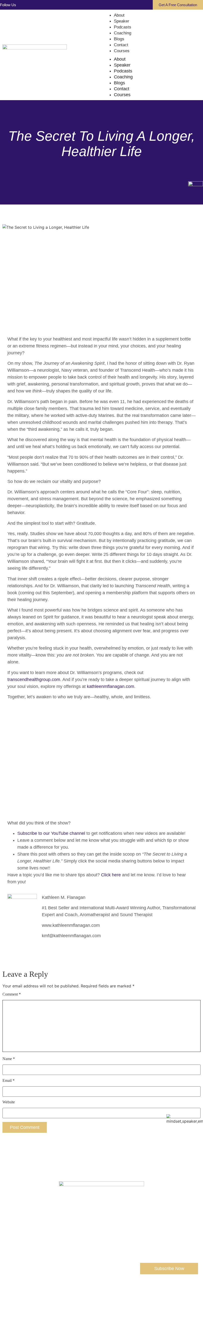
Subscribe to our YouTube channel (51, 833)
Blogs (119, 39)
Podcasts (122, 27)
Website (8, 1102)
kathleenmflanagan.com (110, 686)
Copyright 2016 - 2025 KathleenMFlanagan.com (101, 1319)
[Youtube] (47, 4)
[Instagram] (38, 4)
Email (8, 1081)
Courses (121, 50)
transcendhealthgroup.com (33, 679)
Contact (121, 45)
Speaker (121, 21)
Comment (11, 994)
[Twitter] (95, 1305)
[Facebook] (21, 4)
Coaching (122, 33)
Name (8, 1059)
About (119, 15)
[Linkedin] (29, 4)
